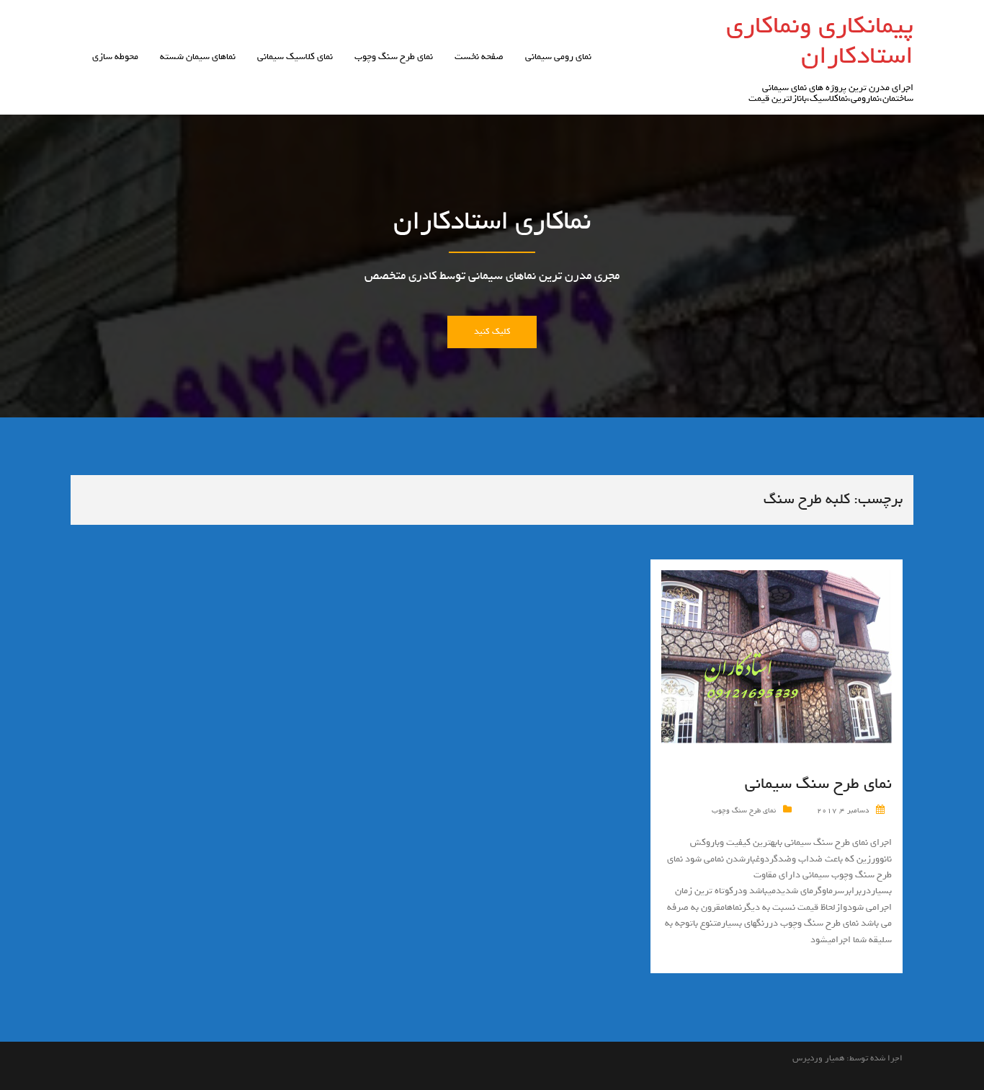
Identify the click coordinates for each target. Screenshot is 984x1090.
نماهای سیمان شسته (198, 56)
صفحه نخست (479, 56)
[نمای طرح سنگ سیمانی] (776, 659)
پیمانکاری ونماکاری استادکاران (819, 40)
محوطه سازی (115, 56)
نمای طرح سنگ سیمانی (818, 784)
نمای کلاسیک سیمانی (295, 56)
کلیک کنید (491, 331)
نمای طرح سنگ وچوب (393, 56)
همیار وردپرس (818, 1058)
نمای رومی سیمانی (558, 56)
